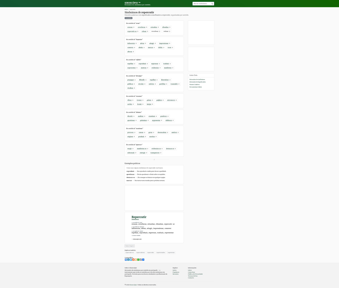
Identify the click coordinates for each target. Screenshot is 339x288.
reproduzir (142, 63)
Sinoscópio (138, 4)
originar (130, 136)
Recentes (176, 274)
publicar (130, 84)
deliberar (169, 120)
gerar (150, 132)
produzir (141, 136)
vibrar (129, 100)
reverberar (141, 27)
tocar (169, 47)
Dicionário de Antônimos (197, 79)
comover (130, 47)
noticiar (151, 84)
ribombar (165, 27)
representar (131, 68)
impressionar (163, 43)
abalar (141, 47)
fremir (139, 104)
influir (160, 47)
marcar (150, 47)
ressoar (130, 27)
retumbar (154, 27)
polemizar (143, 120)
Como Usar (191, 272)
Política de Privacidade (195, 274)
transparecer (155, 153)
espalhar (153, 80)
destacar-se (170, 148)
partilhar (162, 84)
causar (141, 132)
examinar (152, 116)
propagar (130, 80)
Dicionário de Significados (197, 82)
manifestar (168, 68)
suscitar (152, 136)
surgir (129, 148)
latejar (149, 104)
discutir (130, 116)
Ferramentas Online (195, 87)
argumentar (156, 120)
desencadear (162, 132)
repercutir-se (132, 31)
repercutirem (140, 252)
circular (141, 84)
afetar (142, 43)
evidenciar (155, 68)
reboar (144, 31)
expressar (154, 63)
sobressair (131, 153)
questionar (131, 120)
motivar (174, 132)
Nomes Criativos (194, 84)
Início (174, 270)
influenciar (131, 43)
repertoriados (160, 252)
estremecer (171, 100)
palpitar (159, 100)
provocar (130, 132)
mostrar (143, 68)
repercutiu (150, 252)
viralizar (130, 88)
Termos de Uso (192, 276)
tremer (139, 100)
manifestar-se (141, 148)
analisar (140, 116)
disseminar (165, 80)
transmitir (174, 84)
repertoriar (171, 252)
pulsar (149, 100)
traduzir (166, 63)
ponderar (163, 116)
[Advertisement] (154, 198)
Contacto (191, 278)
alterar (129, 51)
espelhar (130, 63)
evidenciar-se (156, 148)
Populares (176, 272)
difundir (142, 80)
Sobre (190, 270)
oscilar (129, 104)
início (126, 9)
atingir (151, 43)
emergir (142, 153)
